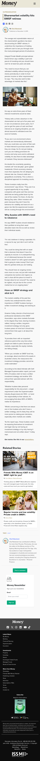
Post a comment (20, 570)
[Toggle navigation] (34, 4)
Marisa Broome (17, 478)
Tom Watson (9, 478)
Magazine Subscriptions (20, 697)
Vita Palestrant (17, 28)
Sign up (11, 603)
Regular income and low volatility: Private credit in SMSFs (19, 513)
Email (9, 592)
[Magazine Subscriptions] (20, 706)
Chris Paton (9, 518)
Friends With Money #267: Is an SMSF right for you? (18, 473)
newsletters (29, 439)
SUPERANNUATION (9, 12)
